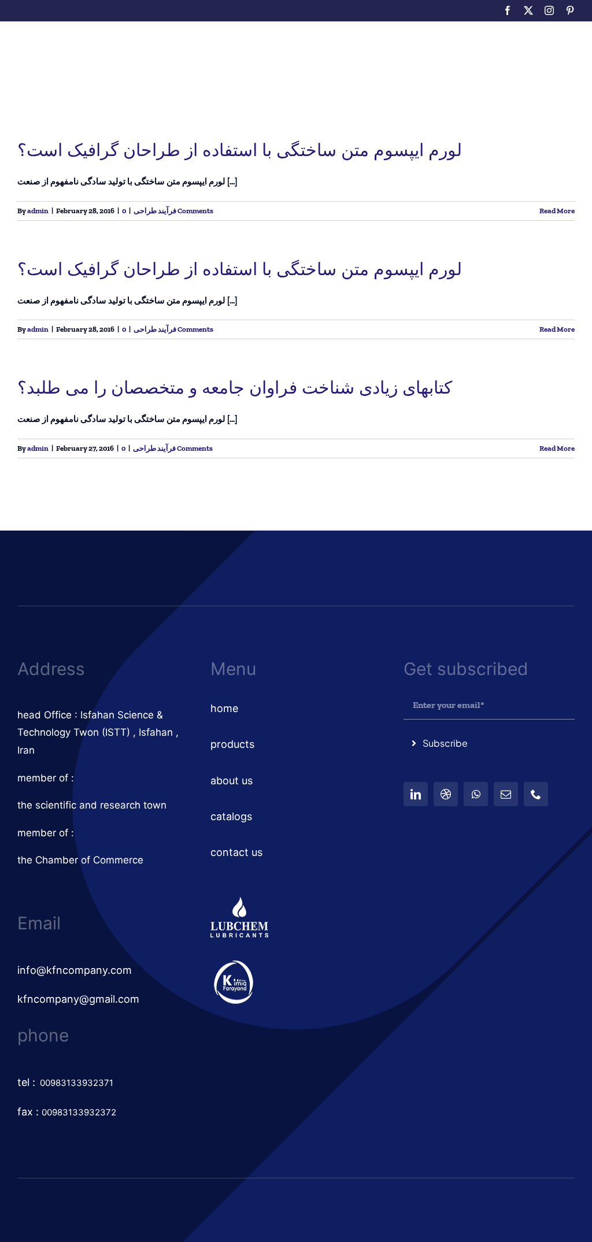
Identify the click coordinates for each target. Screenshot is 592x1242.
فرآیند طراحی (155, 210)
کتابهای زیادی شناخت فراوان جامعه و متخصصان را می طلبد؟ (234, 387)
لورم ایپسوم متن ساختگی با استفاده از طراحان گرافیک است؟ (239, 149)
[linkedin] (416, 794)
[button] (375, 60)
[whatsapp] (476, 794)
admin (38, 210)
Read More (557, 210)
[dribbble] (446, 794)
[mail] (506, 794)
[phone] (536, 794)
